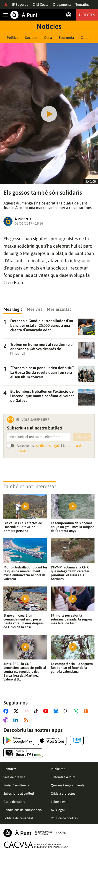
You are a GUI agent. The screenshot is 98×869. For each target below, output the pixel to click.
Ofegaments (62, 4)
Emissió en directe (16, 785)
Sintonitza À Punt (63, 777)
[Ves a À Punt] (24, 15)
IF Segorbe (20, 4)
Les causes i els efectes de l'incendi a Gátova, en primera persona (22, 527)
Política (12, 37)
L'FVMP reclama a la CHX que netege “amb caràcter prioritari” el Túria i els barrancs (70, 573)
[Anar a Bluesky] (57, 711)
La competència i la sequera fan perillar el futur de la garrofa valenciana (72, 667)
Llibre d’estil (59, 802)
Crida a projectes (63, 793)
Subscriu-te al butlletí (18, 793)
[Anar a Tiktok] (37, 711)
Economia (66, 37)
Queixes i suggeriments (67, 785)
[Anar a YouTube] (46, 711)
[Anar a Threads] (67, 711)
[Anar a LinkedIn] (16, 720)
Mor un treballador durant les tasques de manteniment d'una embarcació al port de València (25, 573)
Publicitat (58, 769)
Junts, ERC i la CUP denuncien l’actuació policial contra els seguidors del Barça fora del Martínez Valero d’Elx (24, 671)
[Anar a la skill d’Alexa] (77, 740)
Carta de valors (14, 802)
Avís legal (58, 810)
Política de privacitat (18, 818)
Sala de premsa (14, 777)
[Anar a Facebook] (6, 711)
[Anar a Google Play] (18, 740)
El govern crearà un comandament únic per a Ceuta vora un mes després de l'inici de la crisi (23, 621)
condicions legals (47, 446)
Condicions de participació (22, 810)
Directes (87, 15)
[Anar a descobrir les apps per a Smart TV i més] (23, 752)
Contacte (10, 769)
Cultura (86, 37)
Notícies (49, 26)
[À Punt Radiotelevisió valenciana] (27, 833)
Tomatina (82, 4)
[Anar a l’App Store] (52, 740)
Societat (31, 37)
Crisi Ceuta (41, 4)
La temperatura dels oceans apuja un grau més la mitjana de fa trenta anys (72, 527)
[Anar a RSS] (27, 720)
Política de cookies (64, 818)
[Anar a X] (17, 711)
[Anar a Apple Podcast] (6, 720)
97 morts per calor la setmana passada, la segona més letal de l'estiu (72, 619)
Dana (48, 37)
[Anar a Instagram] (27, 711)
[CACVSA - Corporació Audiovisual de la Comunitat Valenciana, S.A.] (36, 844)
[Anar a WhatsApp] (77, 711)
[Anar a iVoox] (87, 711)
